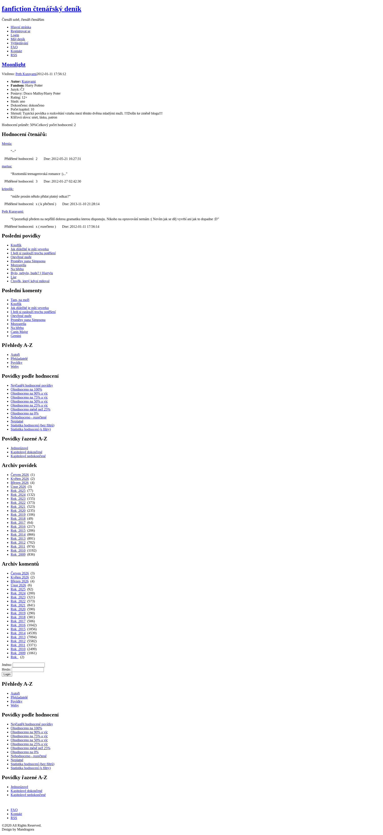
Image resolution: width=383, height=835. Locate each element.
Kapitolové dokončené (26, 452)
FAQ (14, 47)
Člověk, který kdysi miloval (30, 281)
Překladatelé (19, 358)
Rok (14, 657)
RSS (14, 55)
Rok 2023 (18, 498)
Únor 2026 (18, 487)
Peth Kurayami (26, 74)
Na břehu (17, 269)
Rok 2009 (18, 554)
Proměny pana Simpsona (28, 261)
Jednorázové (19, 448)
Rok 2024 (18, 494)
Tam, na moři (20, 300)
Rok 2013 (18, 538)
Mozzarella (18, 265)
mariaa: (7, 166)
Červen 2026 (20, 475)
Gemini (16, 336)
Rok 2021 (18, 506)
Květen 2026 (20, 479)
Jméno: (7, 665)
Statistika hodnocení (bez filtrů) (32, 425)
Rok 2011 (18, 546)
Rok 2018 (18, 518)
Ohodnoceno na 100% (26, 389)
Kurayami (29, 81)
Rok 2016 (18, 526)
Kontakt (16, 51)
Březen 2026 (20, 483)
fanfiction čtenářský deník (41, 9)
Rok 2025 (18, 490)
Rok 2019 (18, 514)
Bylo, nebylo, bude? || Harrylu (32, 273)
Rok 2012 (18, 542)
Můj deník (18, 39)
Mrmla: (7, 144)
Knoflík (16, 245)
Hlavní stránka (21, 27)
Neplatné (17, 421)
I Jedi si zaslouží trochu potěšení (33, 253)
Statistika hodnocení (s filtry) (31, 429)
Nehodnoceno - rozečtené (29, 417)
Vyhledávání (19, 43)
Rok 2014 (18, 534)
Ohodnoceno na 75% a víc (29, 397)
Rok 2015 (18, 530)
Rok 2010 (18, 550)
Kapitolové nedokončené (28, 456)
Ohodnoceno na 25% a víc (29, 405)
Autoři (15, 354)
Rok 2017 (18, 522)
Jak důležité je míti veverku (30, 249)
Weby (15, 366)
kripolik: (8, 189)
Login (15, 35)
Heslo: (6, 669)
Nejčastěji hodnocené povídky (32, 385)
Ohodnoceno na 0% (25, 413)
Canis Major (19, 332)
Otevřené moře (21, 257)
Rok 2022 (18, 502)
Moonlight (13, 64)
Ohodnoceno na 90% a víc (29, 393)
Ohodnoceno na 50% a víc (29, 401)
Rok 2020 (18, 510)
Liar (13, 277)
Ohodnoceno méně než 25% (30, 409)
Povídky (16, 362)
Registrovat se (20, 31)
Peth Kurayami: (13, 211)
